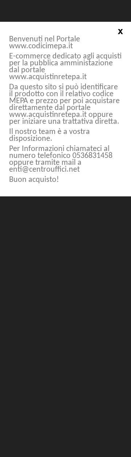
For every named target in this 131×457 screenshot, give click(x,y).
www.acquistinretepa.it (48, 77)
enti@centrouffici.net (44, 170)
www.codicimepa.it (41, 46)
